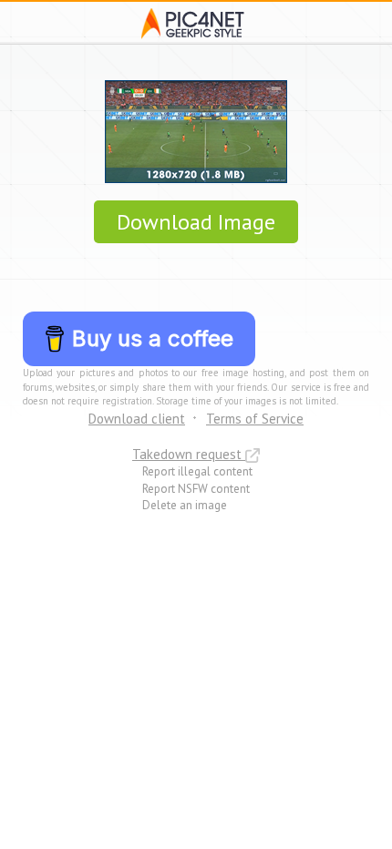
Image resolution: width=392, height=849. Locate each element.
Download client (136, 418)
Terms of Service (255, 418)
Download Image (196, 222)
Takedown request (188, 454)
